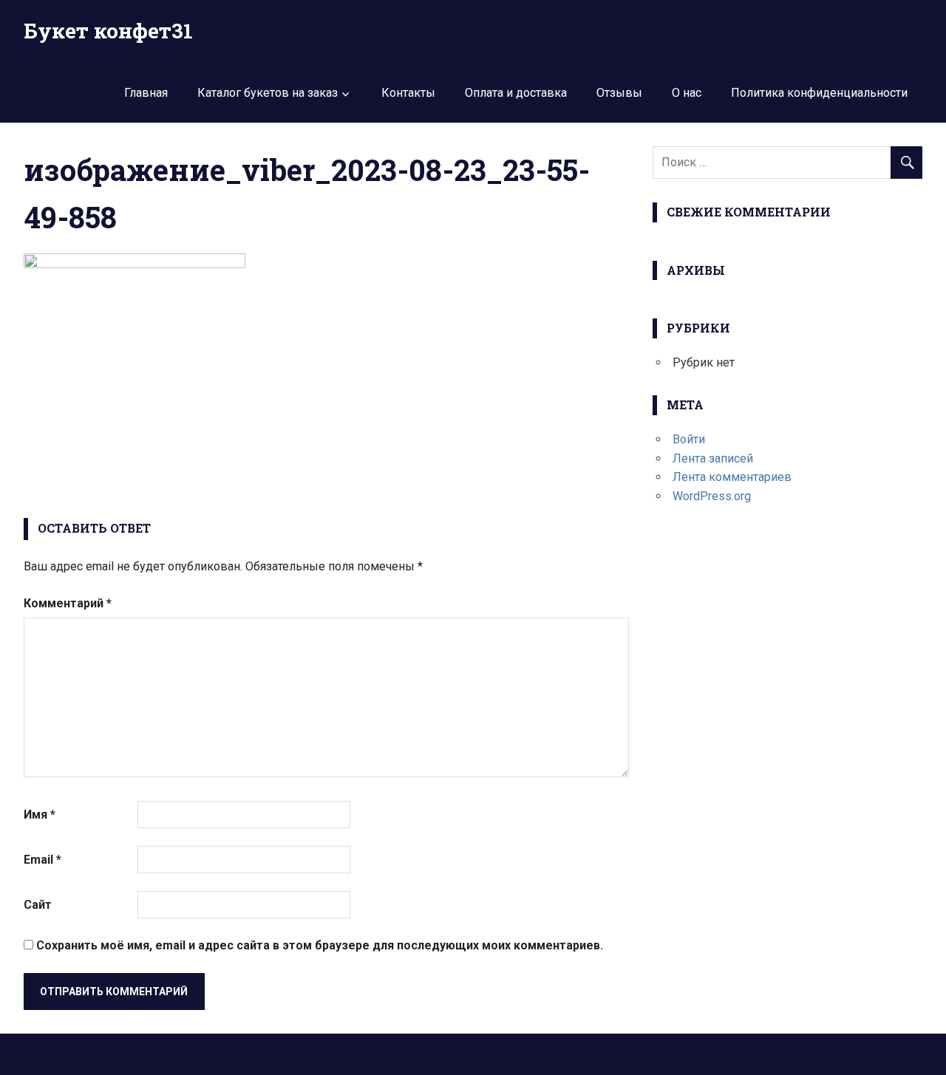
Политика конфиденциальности (819, 93)
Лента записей (713, 458)
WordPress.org (712, 496)
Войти (689, 439)
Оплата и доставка (516, 93)
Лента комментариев (732, 477)
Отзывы (619, 93)
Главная (146, 93)
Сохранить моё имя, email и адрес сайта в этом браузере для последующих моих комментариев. (319, 945)
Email (42, 860)
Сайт (38, 905)
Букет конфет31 (108, 30)
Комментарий (68, 603)
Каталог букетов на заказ (267, 93)
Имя (39, 815)
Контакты (408, 93)
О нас (686, 93)
